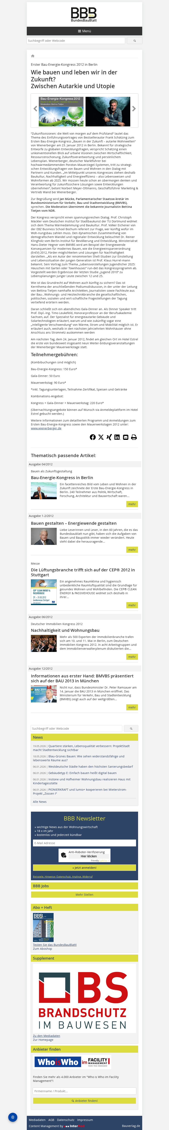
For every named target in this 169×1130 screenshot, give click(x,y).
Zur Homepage (43, 1040)
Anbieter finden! (86, 1101)
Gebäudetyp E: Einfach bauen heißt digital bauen (75, 773)
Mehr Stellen (84, 895)
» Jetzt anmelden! (84, 868)
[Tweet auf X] (101, 439)
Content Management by (46, 1126)
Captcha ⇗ (100, 860)
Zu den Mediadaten (46, 1036)
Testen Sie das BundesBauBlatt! (55, 945)
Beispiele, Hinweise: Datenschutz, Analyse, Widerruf (63, 876)
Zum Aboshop (42, 949)
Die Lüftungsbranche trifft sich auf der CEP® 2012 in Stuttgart (83, 572)
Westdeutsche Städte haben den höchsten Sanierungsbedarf (83, 766)
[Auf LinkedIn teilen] (117, 439)
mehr (132, 504)
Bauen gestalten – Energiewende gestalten (74, 523)
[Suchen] (134, 40)
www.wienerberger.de (46, 428)
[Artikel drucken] (134, 437)
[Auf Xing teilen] (109, 439)
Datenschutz (65, 1120)
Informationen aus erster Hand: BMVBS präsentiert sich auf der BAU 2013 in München (82, 678)
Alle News (40, 802)
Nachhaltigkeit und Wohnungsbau (65, 630)
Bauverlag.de (131, 1126)
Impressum (85, 1120)
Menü (86, 31)
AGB (51, 1120)
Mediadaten (37, 1120)
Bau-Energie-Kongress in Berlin (62, 477)
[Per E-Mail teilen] (126, 437)
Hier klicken (89, 856)
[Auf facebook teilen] (93, 439)
